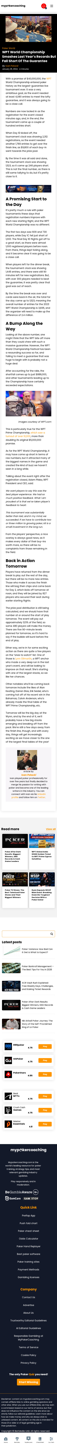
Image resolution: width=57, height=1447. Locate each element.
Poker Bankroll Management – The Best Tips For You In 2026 (38, 968)
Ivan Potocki (12, 65)
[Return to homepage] (13, 6)
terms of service (35, 1408)
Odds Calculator (28, 1238)
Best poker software (28, 1254)
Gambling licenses (28, 1277)
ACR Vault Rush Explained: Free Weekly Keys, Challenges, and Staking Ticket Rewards (37, 986)
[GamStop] (30, 1198)
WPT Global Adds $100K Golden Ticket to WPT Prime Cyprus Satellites (42, 855)
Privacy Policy (28, 1362)
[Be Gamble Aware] (21, 1192)
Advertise (28, 1305)
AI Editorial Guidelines (28, 1328)
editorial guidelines (26, 1414)
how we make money (11, 1417)
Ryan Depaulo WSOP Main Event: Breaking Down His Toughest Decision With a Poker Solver (42, 895)
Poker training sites (28, 1261)
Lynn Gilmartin (23, 658)
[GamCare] (13, 1198)
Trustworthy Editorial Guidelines (28, 1320)
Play (45, 1046)
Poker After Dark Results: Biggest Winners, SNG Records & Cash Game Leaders (13, 857)
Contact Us (28, 1297)
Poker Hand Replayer (28, 1246)
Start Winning (28, 1382)
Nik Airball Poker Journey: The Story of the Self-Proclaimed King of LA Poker (37, 1024)
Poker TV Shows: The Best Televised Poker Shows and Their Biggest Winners (15, 894)
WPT (48, 78)
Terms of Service (28, 1347)
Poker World (8, 48)
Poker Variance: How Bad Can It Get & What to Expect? (37, 951)
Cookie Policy (28, 1355)
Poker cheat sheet (28, 1231)
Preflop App (28, 1215)
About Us (28, 1312)
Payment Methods (28, 1269)
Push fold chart (28, 1223)
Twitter (41, 797)
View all (51, 829)
